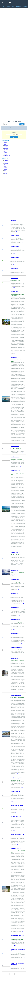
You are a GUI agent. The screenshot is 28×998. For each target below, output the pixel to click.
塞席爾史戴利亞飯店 (15, 633)
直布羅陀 (6, 146)
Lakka (5, 167)
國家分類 (8, 6)
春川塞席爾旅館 (14, 268)
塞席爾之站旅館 (14, 278)
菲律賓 (5, 154)
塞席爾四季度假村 (15, 579)
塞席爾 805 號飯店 (15, 446)
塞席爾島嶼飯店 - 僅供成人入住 (17, 834)
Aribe (5, 170)
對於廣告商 (18, 6)
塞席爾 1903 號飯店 (15, 246)
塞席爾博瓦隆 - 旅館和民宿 (16, 778)
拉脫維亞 (6, 149)
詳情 (16, 231)
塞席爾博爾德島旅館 (15, 607)
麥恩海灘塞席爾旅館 (15, 619)
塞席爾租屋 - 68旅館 (15, 570)
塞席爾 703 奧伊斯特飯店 (16, 647)
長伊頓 (5, 173)
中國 (5, 144)
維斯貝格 (6, 163)
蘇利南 (5, 142)
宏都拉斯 (6, 152)
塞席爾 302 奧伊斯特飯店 (16, 791)
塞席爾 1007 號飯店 (15, 257)
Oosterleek (6, 160)
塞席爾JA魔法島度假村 (16, 695)
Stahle (5, 169)
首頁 (4, 6)
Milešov (5, 171)
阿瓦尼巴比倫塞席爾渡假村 (16, 816)
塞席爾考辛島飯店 (15, 357)
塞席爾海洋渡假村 (15, 593)
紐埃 (5, 151)
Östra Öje (6, 166)
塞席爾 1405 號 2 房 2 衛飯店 (17, 805)
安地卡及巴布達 (7, 155)
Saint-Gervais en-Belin (8, 161)
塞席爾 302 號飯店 (15, 235)
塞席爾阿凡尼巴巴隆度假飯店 (17, 848)
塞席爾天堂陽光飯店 (15, 470)
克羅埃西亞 (6, 145)
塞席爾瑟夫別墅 (14, 291)
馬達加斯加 (6, 148)
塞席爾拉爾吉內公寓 (15, 658)
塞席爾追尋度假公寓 (15, 552)
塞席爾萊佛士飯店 (15, 457)
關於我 (13, 6)
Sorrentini (6, 164)
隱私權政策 (25, 6)
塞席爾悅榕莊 (14, 220)
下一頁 (18, 973)
